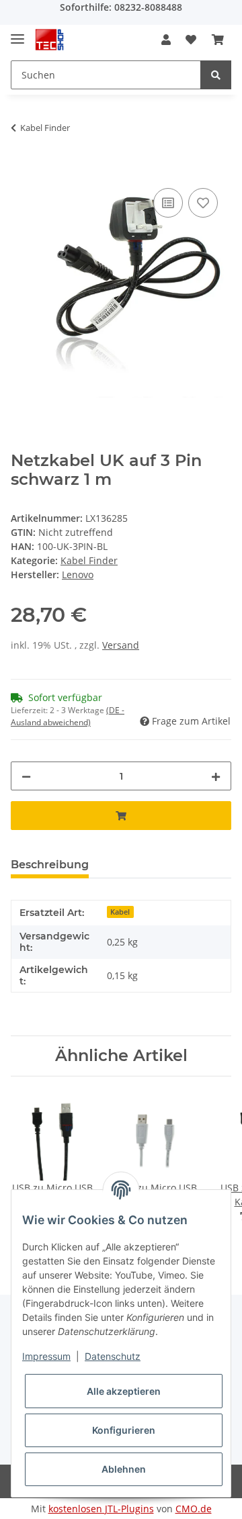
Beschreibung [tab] (50, 864)
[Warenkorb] (217, 39)
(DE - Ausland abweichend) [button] (67, 716)
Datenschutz (112, 1356)
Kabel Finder (89, 560)
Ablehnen (124, 1469)
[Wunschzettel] (191, 39)
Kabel (120, 912)
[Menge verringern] (26, 776)
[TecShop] (49, 40)
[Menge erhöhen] (216, 776)
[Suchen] (215, 74)
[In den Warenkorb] (21, 170)
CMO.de (193, 1508)
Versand (120, 645)
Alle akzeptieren (124, 1391)
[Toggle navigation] (17, 33)
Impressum (46, 1356)
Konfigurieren (123, 1430)
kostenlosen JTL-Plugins (101, 1508)
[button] (166, 39)
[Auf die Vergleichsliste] (168, 203)
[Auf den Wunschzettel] (203, 203)
